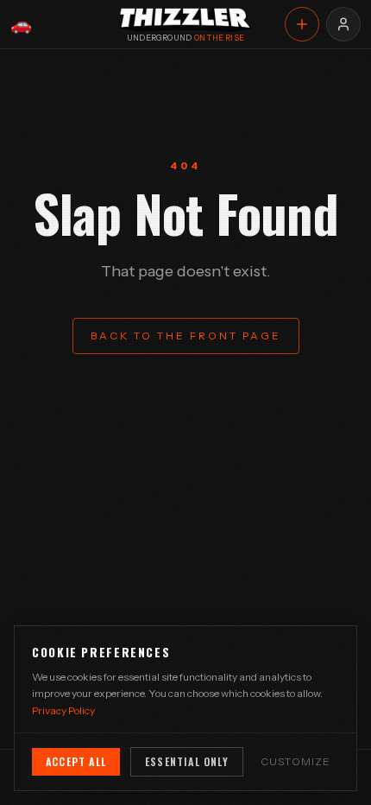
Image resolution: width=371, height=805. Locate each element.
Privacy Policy (63, 710)
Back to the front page (186, 335)
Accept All (76, 761)
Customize (296, 761)
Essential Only (187, 761)
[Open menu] (343, 24)
